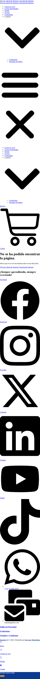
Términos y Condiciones (9, 636)
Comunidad (8, 15)
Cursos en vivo (9, 7)
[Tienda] (1, 658)
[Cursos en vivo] (1, 650)
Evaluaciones (5, 631)
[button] (20, 104)
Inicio (2, 646)
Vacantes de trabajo (15, 62)
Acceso (7, 13)
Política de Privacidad (8, 627)
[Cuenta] (1, 665)
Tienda (6, 11)
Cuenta (2, 669)
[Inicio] (1, 642)
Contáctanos (13, 60)
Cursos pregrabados (11, 9)
